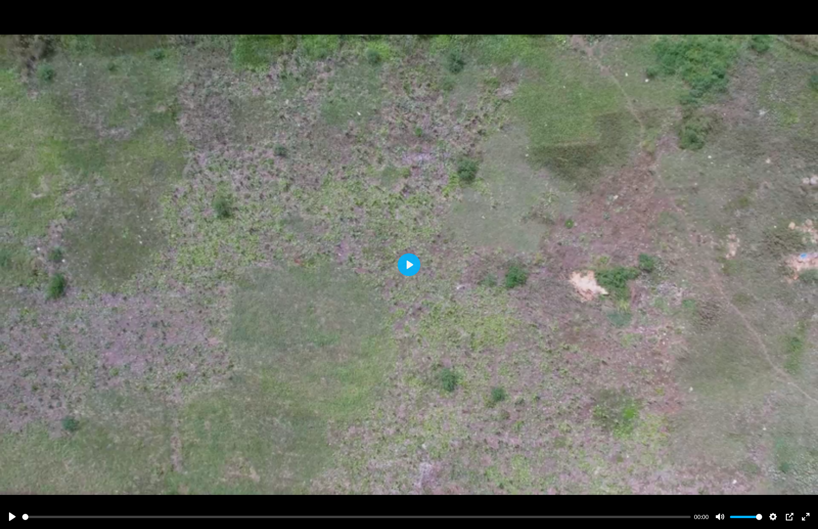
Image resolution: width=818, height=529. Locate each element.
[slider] (356, 516)
